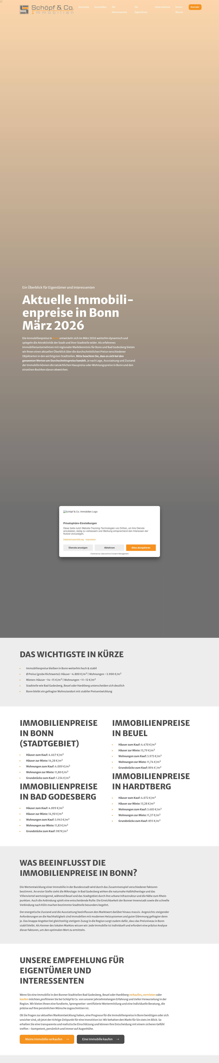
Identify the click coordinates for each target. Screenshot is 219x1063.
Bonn (55, 338)
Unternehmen (162, 7)
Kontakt (195, 7)
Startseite (83, 7)
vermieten (149, 994)
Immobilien (100, 7)
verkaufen (135, 994)
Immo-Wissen (179, 10)
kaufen (24, 999)
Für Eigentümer (141, 10)
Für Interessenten (119, 10)
